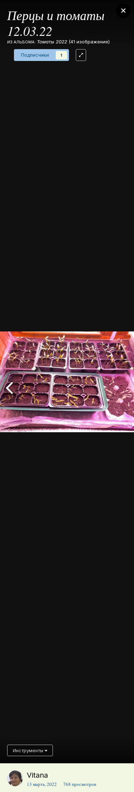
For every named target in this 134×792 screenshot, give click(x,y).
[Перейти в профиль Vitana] (15, 778)
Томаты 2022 (52, 41)
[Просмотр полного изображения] (81, 55)
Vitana (37, 775)
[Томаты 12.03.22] (9, 387)
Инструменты (29, 750)
